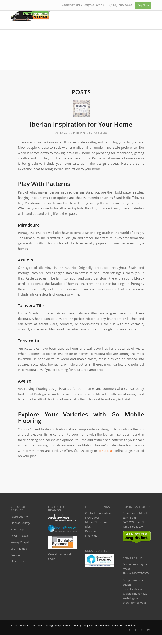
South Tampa (19, 548)
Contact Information (98, 513)
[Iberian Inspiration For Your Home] (81, 108)
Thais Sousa (100, 132)
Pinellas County (20, 523)
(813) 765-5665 (120, 5)
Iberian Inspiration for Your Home (81, 124)
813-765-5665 (140, 573)
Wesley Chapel (20, 542)
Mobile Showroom (96, 522)
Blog (88, 526)
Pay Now (90, 531)
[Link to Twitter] (135, 630)
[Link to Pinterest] (142, 630)
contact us (105, 450)
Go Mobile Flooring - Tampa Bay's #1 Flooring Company (62, 625)
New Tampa (18, 529)
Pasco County (19, 516)
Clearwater (17, 561)
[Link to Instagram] (148, 630)
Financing (91, 535)
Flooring (80, 132)
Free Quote (92, 518)
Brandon (16, 555)
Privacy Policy (102, 625)
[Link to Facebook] (129, 630)
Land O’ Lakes (19, 536)
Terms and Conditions (124, 625)
